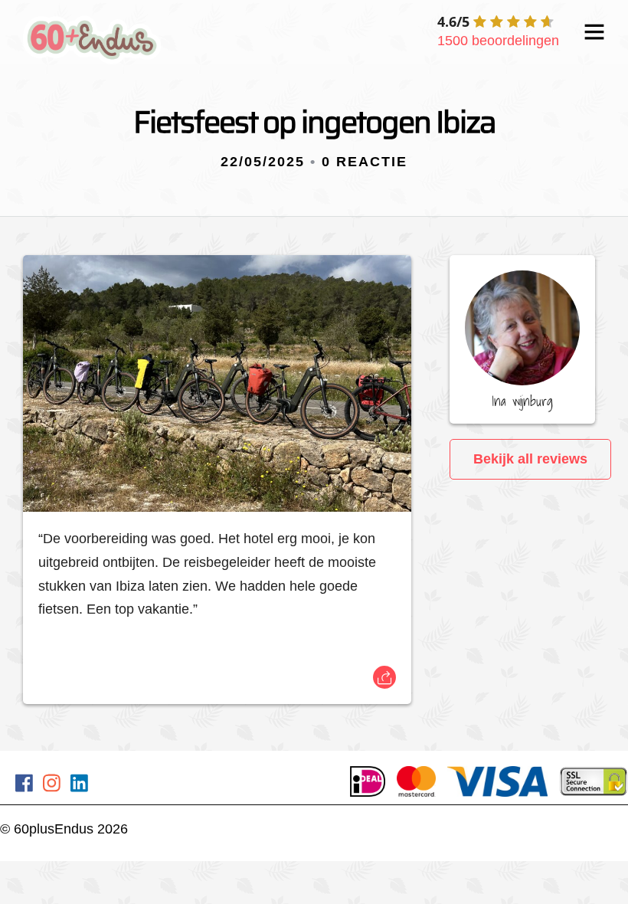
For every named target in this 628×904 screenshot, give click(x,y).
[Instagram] (52, 785)
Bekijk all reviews (530, 459)
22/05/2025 (263, 161)
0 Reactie (364, 161)
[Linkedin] (79, 785)
